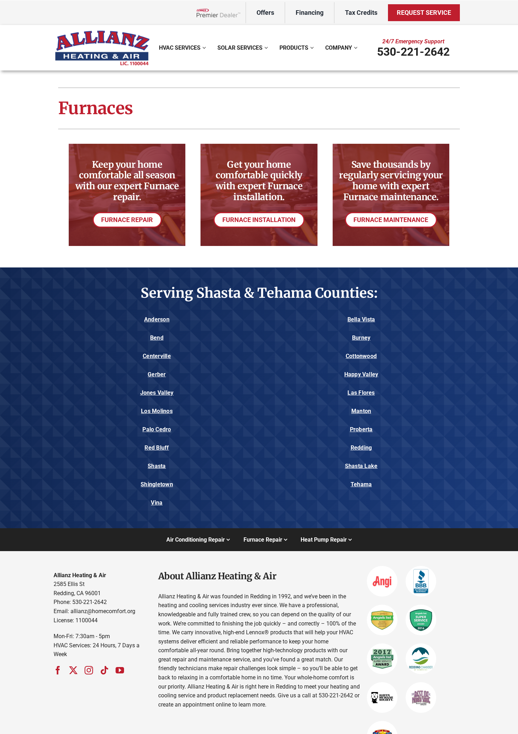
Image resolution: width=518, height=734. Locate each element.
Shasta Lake (361, 466)
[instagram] (89, 670)
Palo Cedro (156, 429)
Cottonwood (361, 356)
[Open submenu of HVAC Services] (205, 47)
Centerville (157, 356)
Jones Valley (157, 392)
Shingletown (157, 484)
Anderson (156, 319)
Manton (361, 411)
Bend (157, 337)
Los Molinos (157, 411)
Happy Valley (361, 374)
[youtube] (120, 670)
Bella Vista (361, 319)
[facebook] (58, 670)
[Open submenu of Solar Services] (267, 47)
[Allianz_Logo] (102, 31)
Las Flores (361, 392)
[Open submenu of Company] (356, 47)
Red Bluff (156, 447)
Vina (156, 502)
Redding (361, 447)
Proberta (361, 429)
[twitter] (73, 670)
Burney (361, 337)
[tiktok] (104, 670)
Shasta (157, 466)
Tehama (361, 484)
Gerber (157, 374)
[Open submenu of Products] (312, 47)
